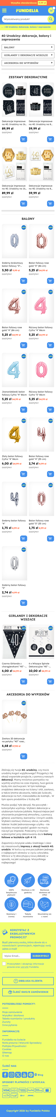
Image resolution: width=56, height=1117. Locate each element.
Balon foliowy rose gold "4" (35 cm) (39, 458)
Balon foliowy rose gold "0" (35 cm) (39, 522)
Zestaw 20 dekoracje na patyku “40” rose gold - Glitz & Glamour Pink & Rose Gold (14, 740)
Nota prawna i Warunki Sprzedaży (22, 1042)
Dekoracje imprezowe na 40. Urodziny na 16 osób (14, 187)
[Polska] (5, 1075)
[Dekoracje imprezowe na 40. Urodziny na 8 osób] (41, 164)
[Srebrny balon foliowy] (14, 499)
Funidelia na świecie (13, 1039)
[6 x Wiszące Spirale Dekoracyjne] (41, 642)
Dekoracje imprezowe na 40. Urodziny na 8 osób (40, 187)
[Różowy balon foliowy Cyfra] (41, 305)
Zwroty (6, 1021)
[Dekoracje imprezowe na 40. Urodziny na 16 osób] (14, 164)
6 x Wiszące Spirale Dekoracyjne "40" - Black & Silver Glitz (39, 665)
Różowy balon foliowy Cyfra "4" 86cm (41, 329)
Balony (9, 47)
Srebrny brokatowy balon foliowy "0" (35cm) (12, 264)
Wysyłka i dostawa (13, 1015)
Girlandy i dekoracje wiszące (26, 55)
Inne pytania (9, 1024)
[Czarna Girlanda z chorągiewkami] (14, 642)
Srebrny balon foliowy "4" (14, 522)
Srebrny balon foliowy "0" (14, 586)
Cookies (6, 1049)
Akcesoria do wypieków (21, 62)
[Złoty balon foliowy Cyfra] (14, 434)
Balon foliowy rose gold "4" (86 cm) (12, 329)
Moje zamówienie (12, 1012)
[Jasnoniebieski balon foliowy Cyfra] (14, 370)
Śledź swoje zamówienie (30, 992)
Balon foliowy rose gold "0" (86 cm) (39, 264)
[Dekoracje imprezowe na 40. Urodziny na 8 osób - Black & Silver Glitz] (41, 99)
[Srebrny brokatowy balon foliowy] (14, 241)
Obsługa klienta (30, 980)
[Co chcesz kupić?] (4, 10)
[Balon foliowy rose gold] (41, 241)
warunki (25, 967)
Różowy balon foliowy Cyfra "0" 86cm (41, 393)
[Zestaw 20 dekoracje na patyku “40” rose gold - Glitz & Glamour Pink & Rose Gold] (14, 717)
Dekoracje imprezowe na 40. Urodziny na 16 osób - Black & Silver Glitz (14, 123)
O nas (5, 1055)
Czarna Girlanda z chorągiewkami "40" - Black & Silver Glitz (13, 665)
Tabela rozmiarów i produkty (18, 1018)
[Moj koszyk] (51, 10)
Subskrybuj (41, 955)
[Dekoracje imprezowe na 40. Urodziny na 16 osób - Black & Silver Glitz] (14, 99)
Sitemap (7, 1052)
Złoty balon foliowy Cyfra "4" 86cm (12, 458)
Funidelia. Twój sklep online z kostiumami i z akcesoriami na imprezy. (27, 10)
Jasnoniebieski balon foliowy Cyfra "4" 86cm (14, 393)
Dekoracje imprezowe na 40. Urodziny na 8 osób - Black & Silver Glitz (40, 123)
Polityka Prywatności (14, 1046)
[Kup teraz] (23, 139)
